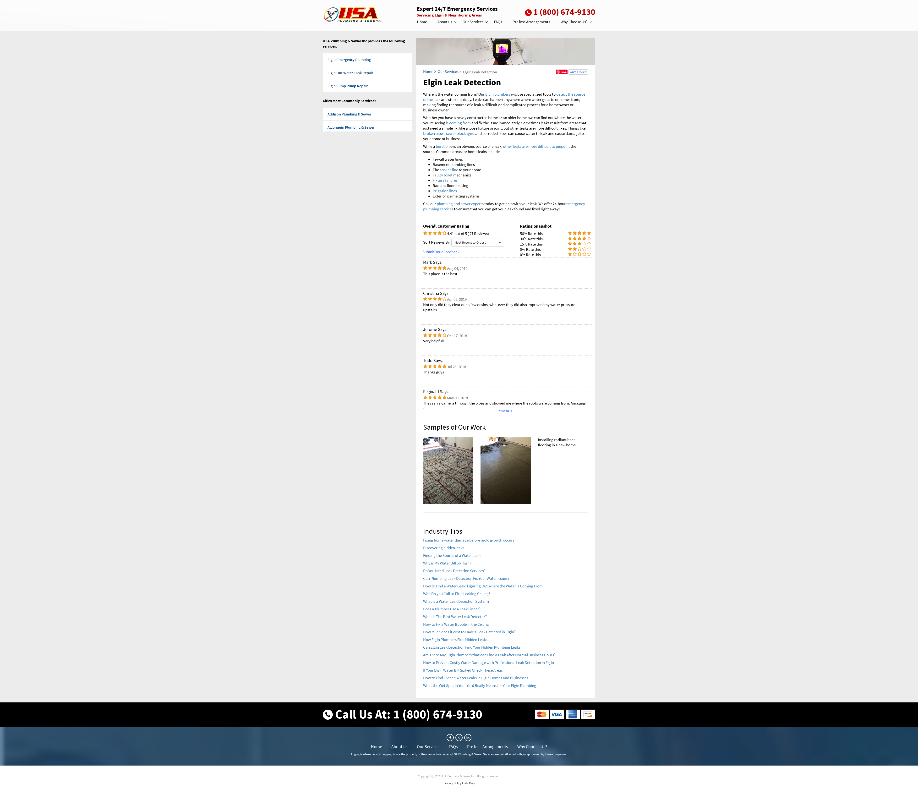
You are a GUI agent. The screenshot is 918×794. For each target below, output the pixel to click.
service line (449, 169)
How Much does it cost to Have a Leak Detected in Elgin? (469, 632)
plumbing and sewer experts (460, 203)
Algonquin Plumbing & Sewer (351, 127)
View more (505, 410)
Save (564, 72)
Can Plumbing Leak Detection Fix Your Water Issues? (466, 578)
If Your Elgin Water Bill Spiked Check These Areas (463, 670)
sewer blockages (460, 133)
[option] (506, 470)
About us (444, 21)
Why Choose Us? (574, 21)
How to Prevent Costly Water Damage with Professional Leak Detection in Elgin (488, 662)
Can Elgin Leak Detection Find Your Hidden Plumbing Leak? (471, 647)
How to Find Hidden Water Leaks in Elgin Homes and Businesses (475, 677)
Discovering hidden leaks (443, 547)
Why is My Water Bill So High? (447, 563)
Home (422, 21)
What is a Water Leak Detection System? (456, 601)
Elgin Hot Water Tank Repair (350, 72)
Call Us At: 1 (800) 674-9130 (408, 714)
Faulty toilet (443, 175)
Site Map (469, 783)
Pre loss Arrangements (531, 21)
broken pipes (433, 133)
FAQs (498, 21)
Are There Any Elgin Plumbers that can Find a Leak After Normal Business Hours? (489, 654)
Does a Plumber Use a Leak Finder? (452, 609)
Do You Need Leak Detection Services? (454, 570)
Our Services (473, 21)
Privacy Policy (452, 783)
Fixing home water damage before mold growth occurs (468, 540)
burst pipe (444, 146)
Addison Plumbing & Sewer (349, 114)
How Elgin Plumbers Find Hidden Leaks (455, 639)
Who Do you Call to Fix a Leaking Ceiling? (456, 593)
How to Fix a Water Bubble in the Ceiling (456, 624)
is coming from (458, 123)
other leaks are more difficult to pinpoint (536, 146)
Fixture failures (445, 180)
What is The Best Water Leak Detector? (455, 616)
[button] (455, 22)
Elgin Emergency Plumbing (349, 59)
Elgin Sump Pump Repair (348, 85)
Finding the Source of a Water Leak (452, 555)
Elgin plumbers (498, 94)
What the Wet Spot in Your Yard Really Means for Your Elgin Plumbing (479, 685)
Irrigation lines (445, 190)
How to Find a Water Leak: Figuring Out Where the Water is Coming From (483, 586)
